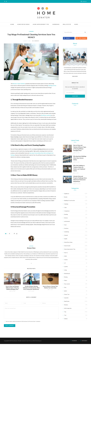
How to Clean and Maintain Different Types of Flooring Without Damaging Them (12, 288)
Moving (65, 277)
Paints (65, 280)
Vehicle (65, 318)
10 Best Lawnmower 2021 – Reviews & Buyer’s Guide (75, 131)
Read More (75, 76)
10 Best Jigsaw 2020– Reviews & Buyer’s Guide (75, 159)
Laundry (66, 266)
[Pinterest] (5, 95)
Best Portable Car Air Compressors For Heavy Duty (75, 216)
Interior (66, 259)
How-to (66, 252)
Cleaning (31, 31)
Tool (75, 155)
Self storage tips (68, 308)
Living (65, 270)
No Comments (35, 40)
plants (65, 290)
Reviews (66, 304)
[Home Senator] (45, 13)
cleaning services (52, 85)
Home (12, 24)
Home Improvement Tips (41, 24)
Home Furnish (67, 245)
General (66, 235)
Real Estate (67, 24)
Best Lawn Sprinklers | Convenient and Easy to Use (75, 188)
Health (65, 238)
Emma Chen (31, 248)
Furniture (66, 228)
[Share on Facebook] (5, 87)
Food (65, 224)
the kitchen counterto (46, 115)
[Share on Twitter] (5, 91)
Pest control (67, 284)
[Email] (5, 98)
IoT (65, 263)
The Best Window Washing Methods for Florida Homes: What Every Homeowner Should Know (31, 288)
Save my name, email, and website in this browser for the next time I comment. (23, 321)
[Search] (81, 1)
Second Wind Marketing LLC (35, 340)
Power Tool (75, 212)
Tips (65, 311)
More (76, 24)
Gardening (56, 24)
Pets (65, 287)
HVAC (65, 256)
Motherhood (67, 273)
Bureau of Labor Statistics (19, 83)
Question (66, 297)
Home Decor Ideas (23, 24)
